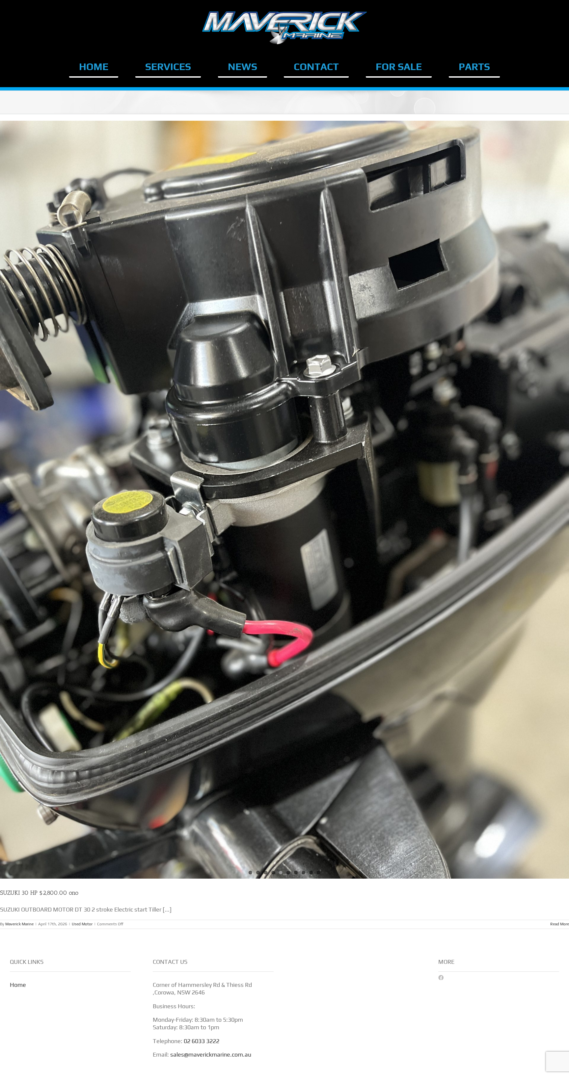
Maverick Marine (19, 924)
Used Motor (82, 924)
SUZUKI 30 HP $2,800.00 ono (39, 892)
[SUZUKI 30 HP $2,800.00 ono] (284, 500)
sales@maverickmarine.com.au (210, 1054)
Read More (559, 924)
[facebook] (441, 977)
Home (18, 984)
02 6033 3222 (201, 1041)
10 (318, 872)
